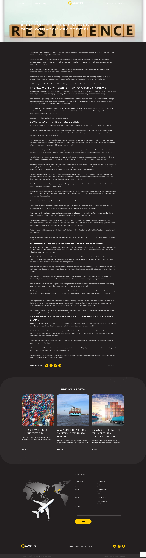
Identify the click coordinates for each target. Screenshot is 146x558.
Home (21, 4)
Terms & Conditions (46, 556)
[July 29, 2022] (38, 410)
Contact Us (121, 3)
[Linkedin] (59, 365)
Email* (77, 489)
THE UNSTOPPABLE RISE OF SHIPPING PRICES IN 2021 (35, 432)
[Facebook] (51, 365)
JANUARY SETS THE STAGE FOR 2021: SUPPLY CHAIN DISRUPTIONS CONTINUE (106, 433)
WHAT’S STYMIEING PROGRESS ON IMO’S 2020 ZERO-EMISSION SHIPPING (71, 433)
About (28, 4)
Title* (77, 498)
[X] (46, 365)
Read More (27, 445)
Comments (78, 506)
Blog (44, 4)
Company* (103, 489)
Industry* (102, 498)
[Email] (55, 365)
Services (37, 4)
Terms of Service (26, 556)
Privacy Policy (36, 556)
